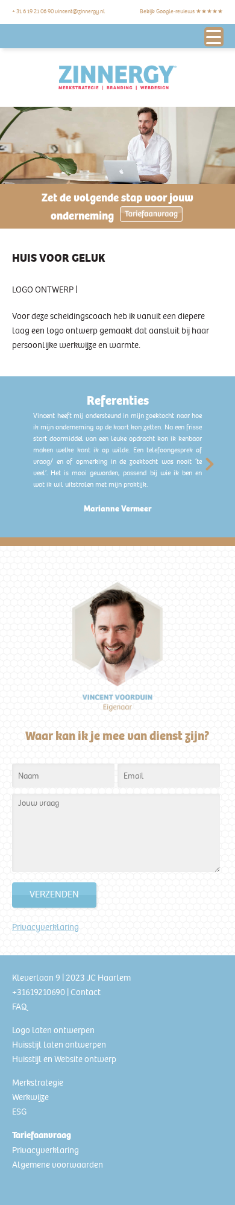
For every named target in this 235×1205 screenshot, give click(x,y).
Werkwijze (30, 1097)
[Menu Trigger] (214, 36)
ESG (19, 1111)
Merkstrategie (37, 1082)
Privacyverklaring (45, 927)
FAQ (19, 1006)
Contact (85, 992)
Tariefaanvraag (41, 1135)
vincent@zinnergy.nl (80, 11)
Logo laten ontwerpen (53, 1030)
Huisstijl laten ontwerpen (59, 1044)
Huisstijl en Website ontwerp (64, 1059)
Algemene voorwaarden (57, 1164)
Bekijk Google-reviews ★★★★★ (181, 11)
